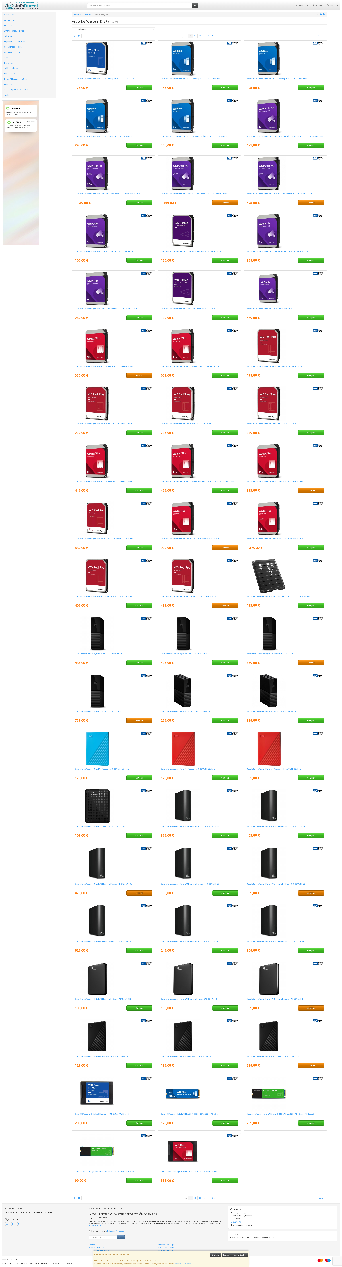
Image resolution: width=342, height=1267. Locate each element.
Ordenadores (9, 14)
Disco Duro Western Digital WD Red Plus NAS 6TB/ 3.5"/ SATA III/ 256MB (275, 424)
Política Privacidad (96, 1247)
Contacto (319, 5)
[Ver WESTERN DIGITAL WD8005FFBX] (199, 576)
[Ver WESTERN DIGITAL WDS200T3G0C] (285, 1094)
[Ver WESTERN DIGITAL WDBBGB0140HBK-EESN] (113, 633)
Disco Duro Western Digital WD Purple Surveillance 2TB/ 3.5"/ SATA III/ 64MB (191, 251)
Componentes (10, 20)
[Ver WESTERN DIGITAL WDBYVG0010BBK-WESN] (113, 806)
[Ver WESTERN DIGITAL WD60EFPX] (285, 403)
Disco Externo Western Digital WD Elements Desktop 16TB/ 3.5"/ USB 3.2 (190, 884)
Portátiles (8, 25)
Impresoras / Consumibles (15, 41)
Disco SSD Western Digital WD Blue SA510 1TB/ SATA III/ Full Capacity (102, 1114)
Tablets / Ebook (11, 68)
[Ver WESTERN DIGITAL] (199, 461)
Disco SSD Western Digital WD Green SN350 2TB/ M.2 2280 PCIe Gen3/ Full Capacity (281, 1114)
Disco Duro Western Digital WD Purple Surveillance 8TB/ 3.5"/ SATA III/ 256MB (278, 308)
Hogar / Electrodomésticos (15, 79)
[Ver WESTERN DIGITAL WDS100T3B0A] (113, 1094)
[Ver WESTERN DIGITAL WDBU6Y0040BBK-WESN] (285, 979)
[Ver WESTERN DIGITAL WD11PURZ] (113, 231)
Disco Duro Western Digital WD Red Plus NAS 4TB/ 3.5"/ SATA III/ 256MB (189, 424)
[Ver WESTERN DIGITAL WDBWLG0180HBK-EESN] (285, 864)
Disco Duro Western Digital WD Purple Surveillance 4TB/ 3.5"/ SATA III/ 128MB (278, 251)
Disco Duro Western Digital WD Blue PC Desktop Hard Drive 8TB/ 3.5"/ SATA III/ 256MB (195, 136)
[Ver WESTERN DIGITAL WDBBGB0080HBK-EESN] (285, 691)
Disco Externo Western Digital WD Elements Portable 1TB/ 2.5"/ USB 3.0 (104, 999)
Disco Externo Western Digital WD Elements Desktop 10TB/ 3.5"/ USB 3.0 (190, 826)
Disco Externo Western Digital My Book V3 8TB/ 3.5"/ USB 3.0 (271, 711)
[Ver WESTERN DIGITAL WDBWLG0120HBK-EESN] (285, 806)
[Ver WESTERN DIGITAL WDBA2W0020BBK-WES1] (285, 576)
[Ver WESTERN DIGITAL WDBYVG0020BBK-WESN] (113, 1036)
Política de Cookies (183, 1263)
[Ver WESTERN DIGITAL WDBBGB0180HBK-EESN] (285, 633)
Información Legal (166, 1244)
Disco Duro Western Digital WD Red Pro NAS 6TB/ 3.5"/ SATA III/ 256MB (103, 596)
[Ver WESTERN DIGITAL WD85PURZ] (285, 288)
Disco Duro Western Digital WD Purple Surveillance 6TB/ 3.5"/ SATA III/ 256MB (192, 308)
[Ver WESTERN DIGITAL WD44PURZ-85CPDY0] (285, 231)
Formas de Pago (165, 1250)
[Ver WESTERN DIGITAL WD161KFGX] (113, 518)
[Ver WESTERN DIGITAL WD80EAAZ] (199, 116)
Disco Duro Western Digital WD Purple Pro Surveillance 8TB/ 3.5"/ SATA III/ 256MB (279, 193)
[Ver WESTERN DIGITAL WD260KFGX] (285, 518)
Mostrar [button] (321, 36)
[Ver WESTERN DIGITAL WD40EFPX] (199, 403)
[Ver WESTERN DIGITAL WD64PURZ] (199, 288)
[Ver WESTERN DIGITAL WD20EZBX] (113, 58)
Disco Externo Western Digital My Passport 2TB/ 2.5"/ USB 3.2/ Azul (102, 769)
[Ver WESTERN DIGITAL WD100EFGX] (113, 346)
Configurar (216, 1255)
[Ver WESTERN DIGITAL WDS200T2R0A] (199, 1151)
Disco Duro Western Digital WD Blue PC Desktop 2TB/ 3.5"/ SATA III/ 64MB (190, 78)
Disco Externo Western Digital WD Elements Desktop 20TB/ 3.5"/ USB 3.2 (104, 941)
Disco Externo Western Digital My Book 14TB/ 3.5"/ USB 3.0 (98, 654)
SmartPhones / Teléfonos (15, 31)
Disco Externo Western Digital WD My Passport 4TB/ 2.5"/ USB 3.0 (187, 1056)
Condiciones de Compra (99, 1250)
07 (208, 36)
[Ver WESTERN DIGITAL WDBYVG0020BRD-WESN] (199, 749)
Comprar (139, 87)
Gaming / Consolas (12, 52)
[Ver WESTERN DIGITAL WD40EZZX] (285, 58)
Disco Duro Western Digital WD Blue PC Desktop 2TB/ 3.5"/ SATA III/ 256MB (105, 78)
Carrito (333, 5)
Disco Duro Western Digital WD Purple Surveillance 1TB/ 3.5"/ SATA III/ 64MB (105, 251)
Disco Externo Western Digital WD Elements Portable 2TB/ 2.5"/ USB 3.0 (190, 999)
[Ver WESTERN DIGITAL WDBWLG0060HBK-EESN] (199, 921)
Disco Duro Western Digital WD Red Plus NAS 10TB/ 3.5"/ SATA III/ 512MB (104, 366)
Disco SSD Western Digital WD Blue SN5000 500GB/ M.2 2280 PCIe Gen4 (190, 1114)
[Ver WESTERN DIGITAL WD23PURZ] (199, 231)
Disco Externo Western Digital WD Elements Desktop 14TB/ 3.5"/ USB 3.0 (104, 884)
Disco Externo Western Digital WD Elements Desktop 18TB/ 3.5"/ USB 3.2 (276, 884)
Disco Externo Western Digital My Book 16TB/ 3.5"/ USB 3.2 (184, 654)
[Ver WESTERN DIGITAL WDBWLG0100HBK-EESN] (199, 806)
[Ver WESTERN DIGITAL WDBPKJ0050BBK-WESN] (285, 1036)
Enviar (121, 1237)
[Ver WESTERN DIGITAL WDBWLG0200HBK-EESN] (113, 921)
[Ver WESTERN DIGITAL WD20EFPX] (285, 346)
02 (195, 36)
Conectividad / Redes (13, 47)
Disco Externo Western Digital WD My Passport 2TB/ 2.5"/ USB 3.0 (101, 1056)
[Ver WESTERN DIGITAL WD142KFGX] (285, 461)
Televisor (8, 36)
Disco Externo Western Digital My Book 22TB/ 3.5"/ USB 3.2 (98, 711)
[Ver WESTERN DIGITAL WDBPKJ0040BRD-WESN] (285, 749)
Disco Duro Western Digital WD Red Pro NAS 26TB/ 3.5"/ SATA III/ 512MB (276, 539)
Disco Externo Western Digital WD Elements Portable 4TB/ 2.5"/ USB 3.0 (275, 999)
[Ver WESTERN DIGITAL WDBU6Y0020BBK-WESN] (199, 979)
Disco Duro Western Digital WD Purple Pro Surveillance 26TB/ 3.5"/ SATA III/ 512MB (194, 193)
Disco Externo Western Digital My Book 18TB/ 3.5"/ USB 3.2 (270, 654)
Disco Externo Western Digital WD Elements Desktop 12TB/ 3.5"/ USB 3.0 (276, 826)
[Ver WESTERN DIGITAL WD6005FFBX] (113, 576)
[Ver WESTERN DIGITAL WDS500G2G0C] (113, 1151)
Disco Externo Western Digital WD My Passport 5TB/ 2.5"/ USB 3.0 (273, 1056)
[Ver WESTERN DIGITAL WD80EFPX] (113, 461)
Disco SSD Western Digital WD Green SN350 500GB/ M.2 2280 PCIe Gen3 (104, 1171)
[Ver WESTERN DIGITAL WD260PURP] (199, 173)
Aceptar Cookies (240, 1255)
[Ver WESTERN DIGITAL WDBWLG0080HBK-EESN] (285, 921)
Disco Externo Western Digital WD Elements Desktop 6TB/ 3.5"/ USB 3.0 (189, 941)
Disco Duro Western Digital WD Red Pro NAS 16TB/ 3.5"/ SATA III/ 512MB (104, 539)
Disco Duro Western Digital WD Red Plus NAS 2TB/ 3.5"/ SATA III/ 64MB (275, 366)
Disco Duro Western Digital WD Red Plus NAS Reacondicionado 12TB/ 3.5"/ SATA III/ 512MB (197, 481)
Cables (7, 57)
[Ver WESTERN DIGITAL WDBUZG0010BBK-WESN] (113, 979)
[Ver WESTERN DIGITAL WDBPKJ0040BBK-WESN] (199, 1036)
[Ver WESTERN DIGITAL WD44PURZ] (113, 288)
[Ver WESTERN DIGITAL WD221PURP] (113, 173)
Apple (6, 95)
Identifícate (303, 5)
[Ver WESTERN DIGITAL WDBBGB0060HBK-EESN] (199, 691)
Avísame (225, 202)
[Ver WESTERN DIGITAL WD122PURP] (285, 116)
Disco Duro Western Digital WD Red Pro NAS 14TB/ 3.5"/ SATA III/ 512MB (276, 481)
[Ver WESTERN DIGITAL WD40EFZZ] (113, 403)
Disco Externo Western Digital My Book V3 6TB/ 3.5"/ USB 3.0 (185, 711)
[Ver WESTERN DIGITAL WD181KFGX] (199, 518)
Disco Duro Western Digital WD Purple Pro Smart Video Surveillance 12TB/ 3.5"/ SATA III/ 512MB (285, 136)
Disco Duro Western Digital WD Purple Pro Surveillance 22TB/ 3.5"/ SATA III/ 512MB (108, 193)
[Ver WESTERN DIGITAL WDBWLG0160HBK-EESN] (199, 864)
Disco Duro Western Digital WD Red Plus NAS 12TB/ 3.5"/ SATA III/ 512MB (190, 366)
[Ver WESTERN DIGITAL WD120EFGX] (199, 346)
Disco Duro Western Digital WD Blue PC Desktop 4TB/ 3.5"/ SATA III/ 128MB (277, 78)
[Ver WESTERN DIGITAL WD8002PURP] (285, 173)
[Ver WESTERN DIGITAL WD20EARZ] (199, 58)
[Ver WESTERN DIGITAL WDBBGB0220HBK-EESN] (113, 691)
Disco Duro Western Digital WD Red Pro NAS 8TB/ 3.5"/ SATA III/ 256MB (189, 596)
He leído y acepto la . (107, 1231)
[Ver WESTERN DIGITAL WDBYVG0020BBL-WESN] (113, 749)
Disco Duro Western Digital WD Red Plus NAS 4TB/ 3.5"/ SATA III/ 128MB (103, 424)
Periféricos (8, 63)
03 (200, 36)
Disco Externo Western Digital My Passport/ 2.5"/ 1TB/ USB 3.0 (100, 826)
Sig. (213, 36)
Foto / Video (9, 73)
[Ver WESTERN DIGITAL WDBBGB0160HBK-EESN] (199, 633)
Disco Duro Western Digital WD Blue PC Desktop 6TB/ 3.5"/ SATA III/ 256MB (105, 136)
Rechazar (226, 1255)
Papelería (8, 84)
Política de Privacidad (95, 1225)
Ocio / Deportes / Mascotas (16, 89)
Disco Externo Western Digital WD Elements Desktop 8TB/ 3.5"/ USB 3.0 (275, 941)
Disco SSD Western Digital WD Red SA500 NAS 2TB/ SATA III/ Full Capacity (190, 1171)
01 (190, 36)
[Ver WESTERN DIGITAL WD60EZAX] (113, 116)
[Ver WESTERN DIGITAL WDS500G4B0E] (199, 1094)
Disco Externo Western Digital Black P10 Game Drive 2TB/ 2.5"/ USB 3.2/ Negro (278, 596)
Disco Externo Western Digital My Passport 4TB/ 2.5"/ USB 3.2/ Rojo (274, 769)
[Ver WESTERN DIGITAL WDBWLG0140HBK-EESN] (113, 864)
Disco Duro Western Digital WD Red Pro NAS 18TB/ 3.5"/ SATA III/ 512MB (190, 539)
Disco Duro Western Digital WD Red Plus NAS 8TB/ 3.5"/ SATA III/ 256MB (103, 481)
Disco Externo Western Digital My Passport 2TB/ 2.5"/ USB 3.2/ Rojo (188, 769)
